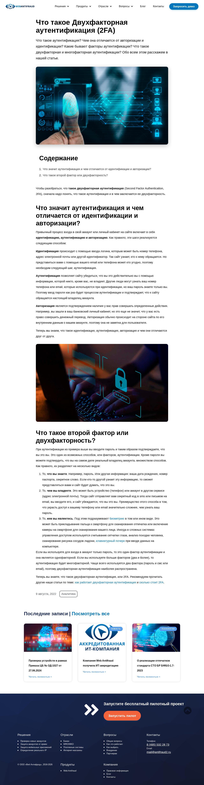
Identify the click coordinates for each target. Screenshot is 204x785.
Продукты (82, 6)
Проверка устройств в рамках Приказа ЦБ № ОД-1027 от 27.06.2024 (48, 665)
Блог (143, 6)
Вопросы (124, 6)
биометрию (116, 518)
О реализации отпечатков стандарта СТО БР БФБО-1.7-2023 (155, 665)
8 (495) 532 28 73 (158, 744)
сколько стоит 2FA (151, 582)
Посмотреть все (91, 613)
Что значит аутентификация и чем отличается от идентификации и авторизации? (97, 169)
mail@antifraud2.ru (159, 752)
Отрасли (103, 6)
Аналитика (68, 593)
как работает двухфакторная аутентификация (105, 582)
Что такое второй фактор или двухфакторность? (75, 175)
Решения (60, 6)
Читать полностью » (40, 676)
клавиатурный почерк (110, 541)
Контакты (158, 6)
